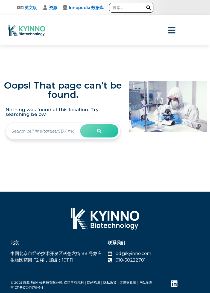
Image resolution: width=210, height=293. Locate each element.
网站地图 (146, 282)
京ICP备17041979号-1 (26, 287)
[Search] (148, 7)
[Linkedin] (174, 283)
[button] (172, 30)
